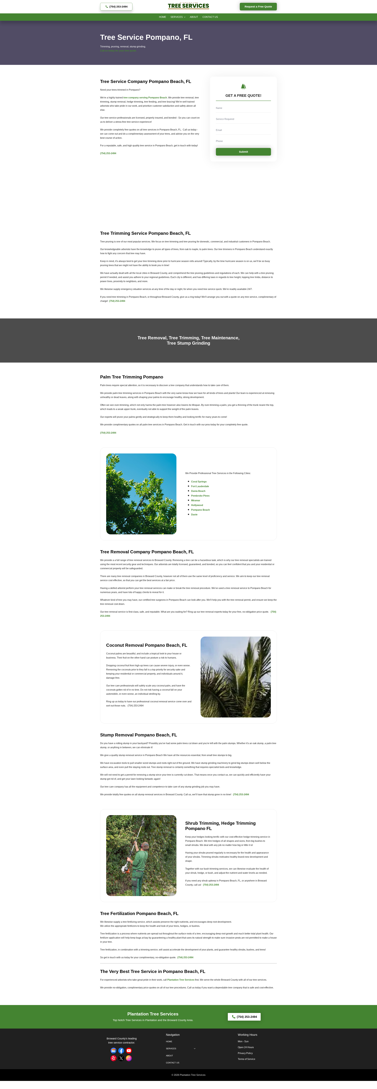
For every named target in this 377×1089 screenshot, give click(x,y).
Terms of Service (246, 1059)
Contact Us (210, 17)
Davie (194, 514)
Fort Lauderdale (200, 486)
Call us (104, 50)
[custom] (113, 1051)
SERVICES (177, 17)
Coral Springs (199, 481)
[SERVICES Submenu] (184, 17)
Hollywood (197, 505)
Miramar (195, 500)
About (194, 17)
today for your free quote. (122, 50)
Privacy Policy (245, 1053)
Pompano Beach (200, 510)
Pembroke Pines (200, 495)
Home (162, 17)
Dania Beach (198, 491)
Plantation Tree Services (180, 980)
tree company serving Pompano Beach (145, 97)
